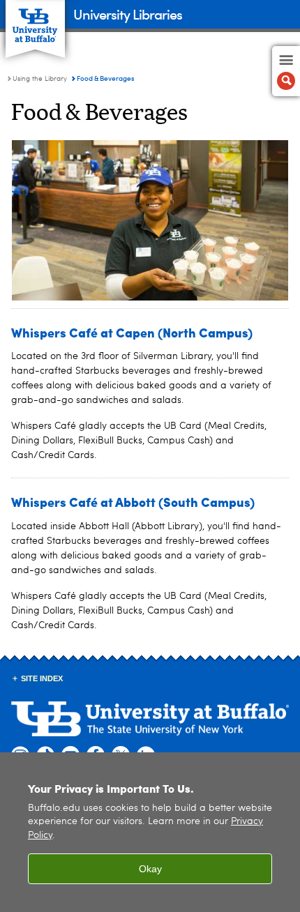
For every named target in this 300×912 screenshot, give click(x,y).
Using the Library (40, 78)
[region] (150, 832)
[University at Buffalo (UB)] (35, 21)
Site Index (42, 678)
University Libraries (127, 13)
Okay (150, 868)
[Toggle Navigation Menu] (286, 71)
